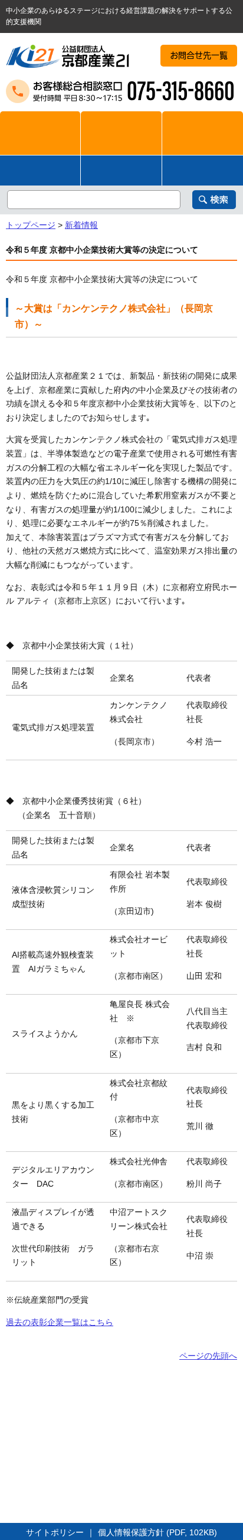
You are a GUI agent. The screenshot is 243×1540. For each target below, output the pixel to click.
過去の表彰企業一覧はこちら (59, 1322)
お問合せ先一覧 (199, 55)
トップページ (30, 225)
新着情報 (81, 225)
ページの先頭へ (208, 1355)
